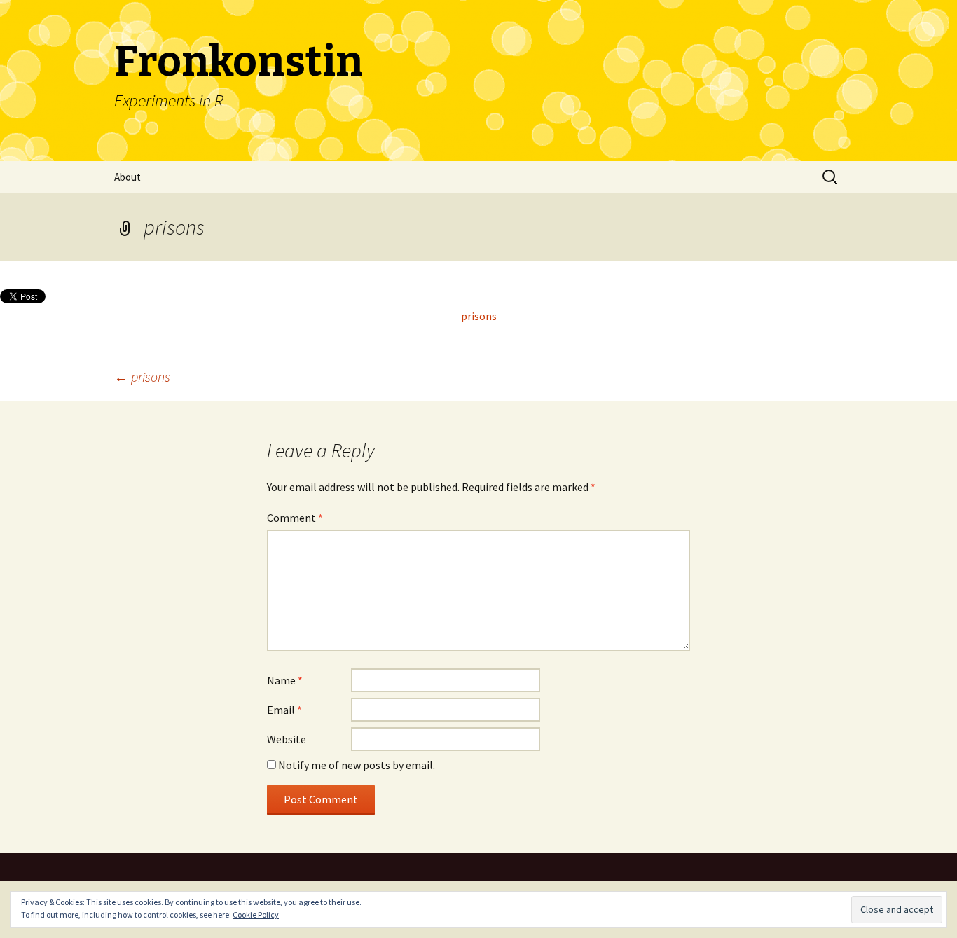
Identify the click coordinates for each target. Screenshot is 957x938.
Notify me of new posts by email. (356, 765)
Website (286, 739)
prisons (479, 316)
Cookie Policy (256, 914)
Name (285, 680)
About (127, 177)
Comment (295, 518)
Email (284, 710)
